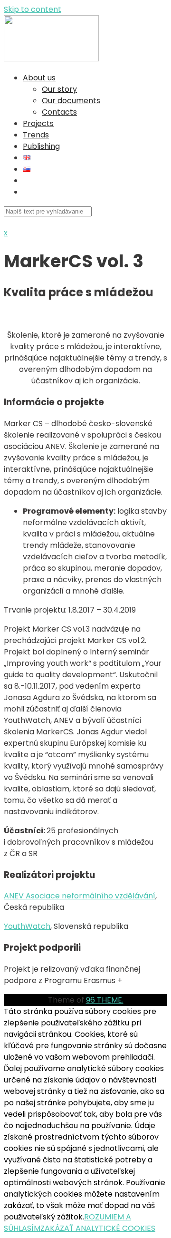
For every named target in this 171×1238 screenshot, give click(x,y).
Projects (38, 123)
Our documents (71, 100)
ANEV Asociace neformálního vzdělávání (79, 895)
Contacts (59, 112)
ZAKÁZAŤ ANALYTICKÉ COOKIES (97, 1228)
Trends (36, 134)
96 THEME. (105, 999)
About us (39, 77)
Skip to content (32, 9)
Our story (59, 89)
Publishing (41, 146)
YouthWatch (27, 926)
